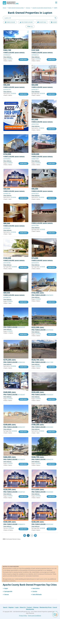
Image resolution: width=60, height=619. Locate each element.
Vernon (6, 594)
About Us (23, 607)
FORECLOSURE (10, 22)
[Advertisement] (30, 553)
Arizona (28, 7)
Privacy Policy (23, 615)
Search (5, 607)
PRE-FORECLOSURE (27, 22)
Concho (34, 591)
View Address (7, 57)
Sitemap (35, 607)
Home (4, 7)
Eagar (6, 588)
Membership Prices (45, 607)
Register (11, 607)
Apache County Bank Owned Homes (41, 7)
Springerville (8, 591)
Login (17, 607)
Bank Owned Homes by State (16, 7)
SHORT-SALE (42, 22)
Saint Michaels (37, 594)
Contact (29, 607)
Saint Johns (36, 588)
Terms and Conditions (34, 615)
